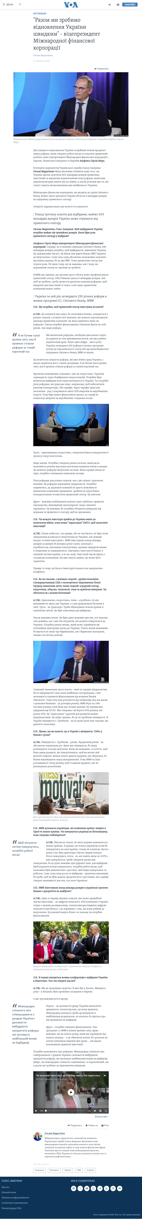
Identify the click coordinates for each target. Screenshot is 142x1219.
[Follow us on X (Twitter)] (80, 1188)
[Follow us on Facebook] (73, 1188)
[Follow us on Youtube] (86, 1188)
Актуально (39, 14)
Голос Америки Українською (53, 1079)
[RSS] (106, 1188)
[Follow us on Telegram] (100, 1188)
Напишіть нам (9, 1192)
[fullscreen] (106, 1111)
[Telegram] (109, 5)
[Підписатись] (119, 1188)
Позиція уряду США (11, 1208)
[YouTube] (118, 5)
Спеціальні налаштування (15, 1203)
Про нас (5, 1187)
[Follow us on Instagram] (93, 1188)
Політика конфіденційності (15, 1198)
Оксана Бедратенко (43, 55)
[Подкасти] (113, 1188)
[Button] (101, 69)
